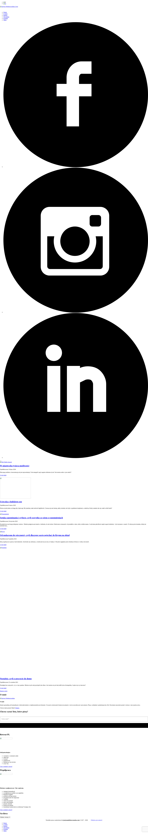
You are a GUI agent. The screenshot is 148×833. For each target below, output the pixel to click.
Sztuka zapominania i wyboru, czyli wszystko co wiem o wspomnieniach (31, 518)
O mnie (5, 14)
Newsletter (6, 17)
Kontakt (5, 18)
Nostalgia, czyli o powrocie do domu (16, 678)
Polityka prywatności (96, 820)
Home (5, 12)
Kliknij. (17, 708)
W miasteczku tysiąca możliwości (14, 466)
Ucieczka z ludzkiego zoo (11, 502)
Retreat (5, 15)
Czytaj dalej (3, 475)
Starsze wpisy (3, 691)
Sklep (5, 20)
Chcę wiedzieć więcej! (6, 766)
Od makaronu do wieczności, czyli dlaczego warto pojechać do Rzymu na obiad (35, 535)
